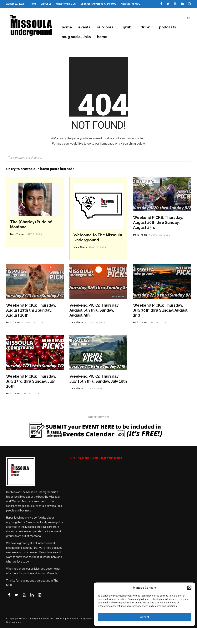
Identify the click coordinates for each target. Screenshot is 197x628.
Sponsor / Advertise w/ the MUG (98, 3)
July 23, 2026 (30, 394)
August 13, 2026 (32, 323)
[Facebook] (9, 595)
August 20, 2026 (159, 235)
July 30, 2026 (157, 323)
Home (33, 3)
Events (84, 27)
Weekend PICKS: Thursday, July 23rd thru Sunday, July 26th (31, 381)
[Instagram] (189, 4)
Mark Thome (17, 234)
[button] (189, 588)
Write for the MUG (66, 3)
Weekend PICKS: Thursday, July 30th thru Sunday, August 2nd (160, 310)
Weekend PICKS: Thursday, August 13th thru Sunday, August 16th (31, 310)
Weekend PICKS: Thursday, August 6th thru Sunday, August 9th (94, 310)
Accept (144, 617)
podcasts (167, 27)
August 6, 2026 (95, 323)
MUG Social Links (76, 37)
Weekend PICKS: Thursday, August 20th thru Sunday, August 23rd (158, 222)
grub (127, 27)
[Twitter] (16, 595)
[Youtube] (175, 4)
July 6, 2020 (34, 234)
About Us (46, 3)
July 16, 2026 (94, 389)
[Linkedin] (182, 4)
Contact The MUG (130, 3)
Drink (145, 27)
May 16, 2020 (97, 247)
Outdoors (105, 27)
